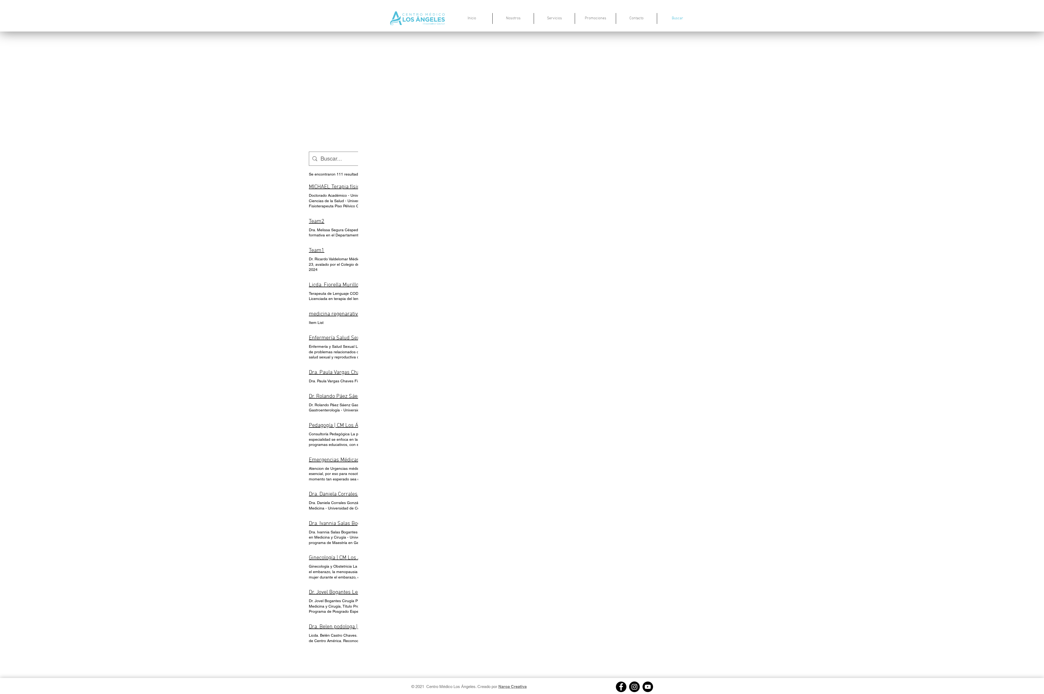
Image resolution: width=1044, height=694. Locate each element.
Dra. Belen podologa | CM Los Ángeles (352, 627)
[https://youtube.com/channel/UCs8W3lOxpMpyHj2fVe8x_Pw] (647, 687)
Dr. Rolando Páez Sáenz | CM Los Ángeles (356, 396)
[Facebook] (621, 687)
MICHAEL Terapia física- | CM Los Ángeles (357, 187)
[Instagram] (634, 687)
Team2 (316, 221)
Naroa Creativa (512, 686)
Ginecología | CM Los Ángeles (342, 558)
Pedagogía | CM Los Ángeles (341, 425)
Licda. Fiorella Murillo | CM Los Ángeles (354, 285)
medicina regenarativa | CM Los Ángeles (355, 314)
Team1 (316, 250)
